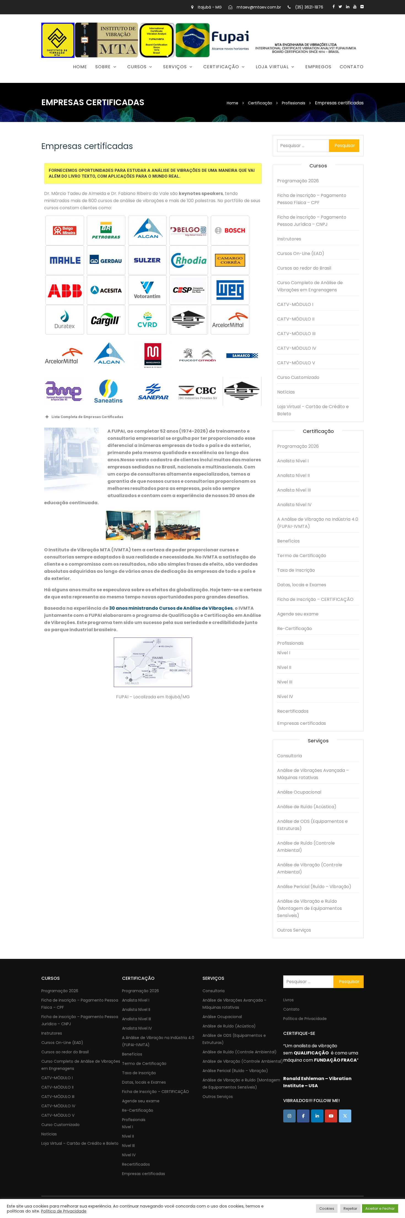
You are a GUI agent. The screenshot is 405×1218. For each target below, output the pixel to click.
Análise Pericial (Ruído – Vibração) (314, 886)
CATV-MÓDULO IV (296, 348)
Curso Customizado (298, 377)
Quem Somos (74, 81)
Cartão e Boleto (257, 81)
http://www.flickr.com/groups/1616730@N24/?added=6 (362, 7)
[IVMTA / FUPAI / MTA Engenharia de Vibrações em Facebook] (303, 1116)
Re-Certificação (294, 628)
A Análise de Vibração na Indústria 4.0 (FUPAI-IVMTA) (317, 523)
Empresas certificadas (301, 723)
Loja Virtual (272, 67)
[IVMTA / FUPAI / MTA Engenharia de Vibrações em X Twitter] (345, 1116)
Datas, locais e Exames (301, 585)
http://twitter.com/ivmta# (340, 7)
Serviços (175, 67)
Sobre (103, 67)
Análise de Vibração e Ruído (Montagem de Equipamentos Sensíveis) (309, 908)
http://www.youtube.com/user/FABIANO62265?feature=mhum (355, 7)
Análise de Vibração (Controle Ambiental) (309, 868)
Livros (288, 1000)
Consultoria (150, 81)
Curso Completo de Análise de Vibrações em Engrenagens (310, 286)
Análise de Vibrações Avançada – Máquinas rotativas (313, 774)
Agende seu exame (297, 614)
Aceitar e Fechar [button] (380, 1208)
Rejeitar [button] (350, 1208)
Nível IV (285, 696)
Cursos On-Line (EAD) (300, 253)
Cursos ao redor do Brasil (304, 268)
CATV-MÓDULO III (296, 333)
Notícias (286, 392)
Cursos (137, 67)
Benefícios (288, 541)
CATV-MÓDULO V (296, 363)
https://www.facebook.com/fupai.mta (334, 7)
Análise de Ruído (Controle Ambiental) (306, 846)
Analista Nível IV (294, 504)
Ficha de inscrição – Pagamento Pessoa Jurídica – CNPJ (311, 220)
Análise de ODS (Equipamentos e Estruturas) (312, 825)
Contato (352, 67)
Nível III (284, 682)
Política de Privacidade (305, 1018)
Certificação (221, 67)
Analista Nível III (294, 490)
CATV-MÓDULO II (295, 319)
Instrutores (289, 239)
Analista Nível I (293, 461)
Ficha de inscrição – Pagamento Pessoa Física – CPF (311, 199)
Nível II (284, 667)
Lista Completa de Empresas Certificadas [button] (87, 417)
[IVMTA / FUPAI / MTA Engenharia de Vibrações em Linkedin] (317, 1116)
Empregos (318, 67)
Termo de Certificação (301, 555)
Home (80, 67)
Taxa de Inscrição (296, 570)
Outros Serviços (294, 930)
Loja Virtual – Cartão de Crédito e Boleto (313, 410)
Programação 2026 (118, 81)
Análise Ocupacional (299, 792)
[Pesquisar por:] (318, 145)
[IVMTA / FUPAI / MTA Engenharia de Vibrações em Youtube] (331, 1116)
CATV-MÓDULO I (295, 304)
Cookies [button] (326, 1208)
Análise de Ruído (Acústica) (306, 807)
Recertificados (293, 711)
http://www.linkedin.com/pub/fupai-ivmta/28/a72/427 (347, 7)
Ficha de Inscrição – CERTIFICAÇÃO (315, 599)
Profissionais (290, 643)
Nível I (283, 653)
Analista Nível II (293, 475)
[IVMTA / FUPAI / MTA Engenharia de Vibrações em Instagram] (289, 1116)
